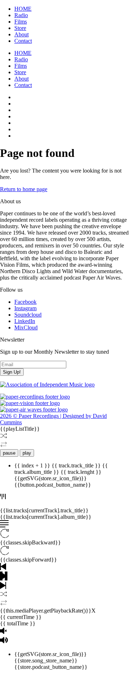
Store (20, 28)
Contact (23, 41)
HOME (23, 9)
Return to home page (23, 189)
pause (9, 453)
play (27, 453)
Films (20, 22)
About (21, 34)
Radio (21, 15)
